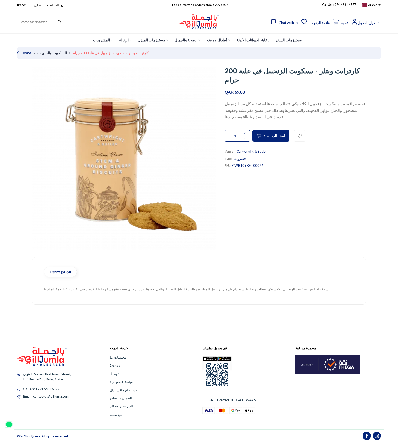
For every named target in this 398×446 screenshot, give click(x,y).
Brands (22, 5)
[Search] (59, 21)
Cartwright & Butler (252, 151)
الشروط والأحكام (121, 406)
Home (26, 53)
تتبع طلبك (116, 414)
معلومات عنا (118, 357)
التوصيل (115, 374)
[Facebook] (367, 436)
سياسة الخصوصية (122, 382)
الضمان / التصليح (121, 398)
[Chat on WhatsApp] (9, 423)
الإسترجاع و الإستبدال (124, 390)
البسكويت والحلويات (52, 53)
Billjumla (34, 436)
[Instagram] (377, 436)
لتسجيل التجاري (43, 5)
